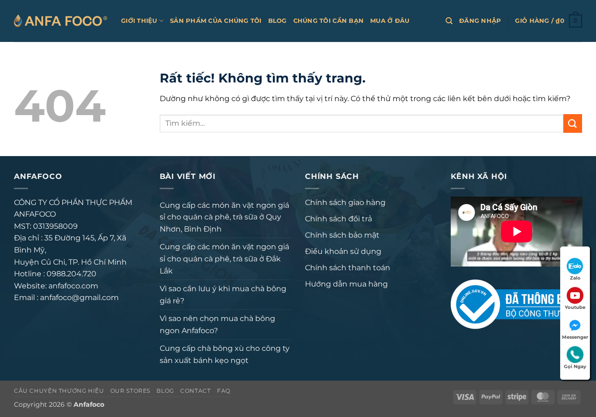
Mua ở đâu (389, 20)
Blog (277, 20)
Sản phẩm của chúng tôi (216, 20)
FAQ (223, 390)
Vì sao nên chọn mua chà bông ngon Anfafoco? (217, 324)
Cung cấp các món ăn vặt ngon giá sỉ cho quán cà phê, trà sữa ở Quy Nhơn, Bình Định (224, 217)
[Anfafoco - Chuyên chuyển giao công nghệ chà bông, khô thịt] (60, 20)
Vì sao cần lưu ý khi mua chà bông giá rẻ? (223, 294)
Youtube (575, 307)
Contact (195, 390)
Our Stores (130, 390)
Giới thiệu (139, 20)
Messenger (575, 337)
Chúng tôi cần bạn (328, 20)
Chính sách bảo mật (342, 235)
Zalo (575, 278)
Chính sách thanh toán (347, 267)
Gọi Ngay (575, 366)
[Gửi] (572, 123)
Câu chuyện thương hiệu (59, 390)
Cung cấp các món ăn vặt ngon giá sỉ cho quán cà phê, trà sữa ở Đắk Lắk (224, 258)
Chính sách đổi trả (338, 218)
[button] (480, 21)
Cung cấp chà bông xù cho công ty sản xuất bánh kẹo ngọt (225, 354)
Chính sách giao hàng (345, 202)
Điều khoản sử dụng (343, 251)
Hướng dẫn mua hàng (346, 284)
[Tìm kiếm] (449, 21)
